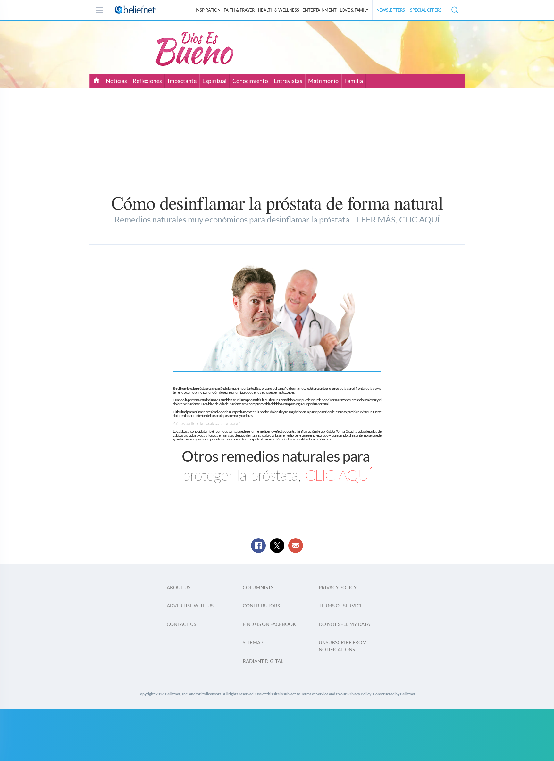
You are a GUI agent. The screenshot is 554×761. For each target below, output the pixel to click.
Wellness (278, 10)
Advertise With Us (190, 605)
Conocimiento (250, 80)
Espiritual (214, 80)
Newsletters (390, 10)
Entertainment (319, 10)
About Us (178, 587)
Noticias (116, 80)
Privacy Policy (338, 587)
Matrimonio (323, 80)
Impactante (182, 80)
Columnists (258, 587)
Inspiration (208, 10)
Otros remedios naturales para (277, 456)
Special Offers (425, 10)
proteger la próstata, (277, 476)
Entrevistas (288, 80)
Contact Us (181, 624)
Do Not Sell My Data (344, 624)
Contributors (261, 605)
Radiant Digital (263, 661)
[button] (455, 10)
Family (354, 10)
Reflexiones (147, 80)
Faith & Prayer (239, 10)
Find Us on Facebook (269, 624)
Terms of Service (341, 605)
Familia (353, 80)
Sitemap (253, 642)
